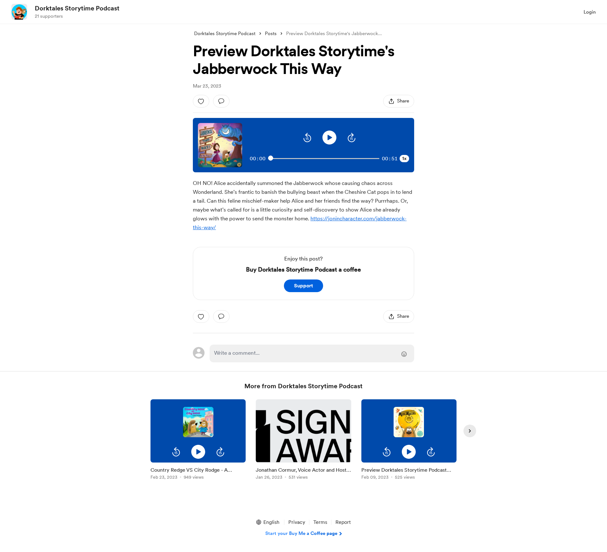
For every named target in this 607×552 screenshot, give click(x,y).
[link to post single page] (198, 472)
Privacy (296, 522)
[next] (469, 431)
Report (343, 522)
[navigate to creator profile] (19, 12)
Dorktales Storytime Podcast (77, 8)
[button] (307, 137)
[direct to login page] (312, 353)
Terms (320, 522)
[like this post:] (201, 101)
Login (590, 12)
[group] (198, 440)
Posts (271, 33)
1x (404, 158)
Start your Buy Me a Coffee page (301, 533)
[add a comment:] (221, 101)
